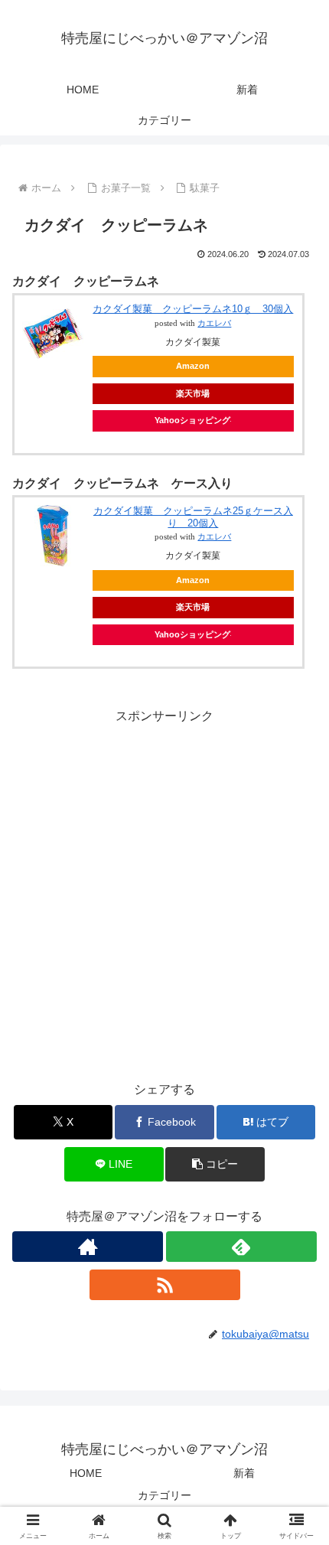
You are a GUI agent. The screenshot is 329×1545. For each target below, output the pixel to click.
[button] (214, 1164)
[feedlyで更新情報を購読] (241, 1246)
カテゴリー (164, 1495)
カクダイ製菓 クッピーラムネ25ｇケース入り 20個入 (193, 517)
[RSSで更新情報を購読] (165, 1285)
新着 (244, 1473)
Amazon (193, 365)
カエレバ (214, 323)
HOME (86, 1473)
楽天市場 (193, 393)
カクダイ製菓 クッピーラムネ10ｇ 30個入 (193, 309)
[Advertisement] (164, 892)
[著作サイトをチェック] (87, 1246)
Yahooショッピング (192, 420)
